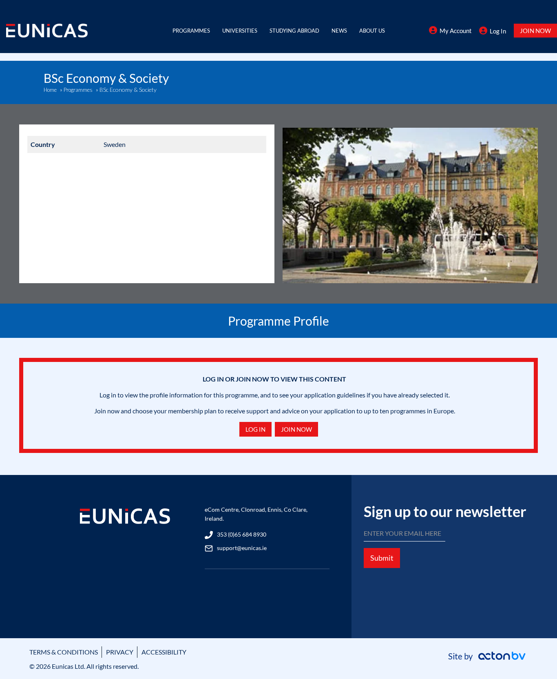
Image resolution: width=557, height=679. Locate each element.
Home (50, 90)
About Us (372, 30)
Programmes (191, 30)
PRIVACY (119, 652)
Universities (239, 30)
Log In (498, 31)
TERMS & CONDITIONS (63, 652)
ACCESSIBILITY (163, 652)
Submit (381, 557)
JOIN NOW (535, 30)
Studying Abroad (294, 30)
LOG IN (255, 429)
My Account (456, 30)
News (339, 30)
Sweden (115, 144)
